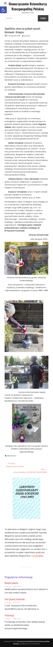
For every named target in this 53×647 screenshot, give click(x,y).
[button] (3, 9)
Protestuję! (9, 615)
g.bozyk (27, 36)
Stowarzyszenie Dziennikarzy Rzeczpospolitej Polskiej (28, 6)
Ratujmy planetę (11, 583)
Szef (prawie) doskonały (15, 599)
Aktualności (11, 456)
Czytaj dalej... (37, 555)
